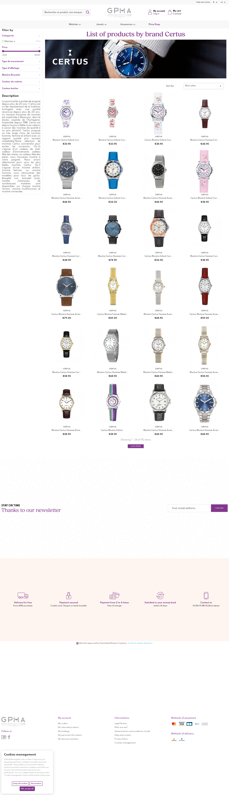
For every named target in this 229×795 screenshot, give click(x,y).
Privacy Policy (121, 739)
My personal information (70, 735)
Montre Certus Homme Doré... (67, 430)
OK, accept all (27, 789)
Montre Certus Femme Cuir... (204, 140)
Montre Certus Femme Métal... (158, 372)
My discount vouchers (68, 739)
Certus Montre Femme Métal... (112, 314)
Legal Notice (120, 723)
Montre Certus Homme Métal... (112, 372)
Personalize (36, 783)
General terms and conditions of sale (132, 731)
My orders (63, 723)
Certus (66, 136)
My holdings (63, 731)
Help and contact (203, 2)
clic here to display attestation (139, 643)
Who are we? (121, 727)
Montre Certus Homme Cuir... (112, 256)
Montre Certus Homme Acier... (66, 198)
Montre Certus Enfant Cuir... (67, 140)
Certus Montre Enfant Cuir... (159, 140)
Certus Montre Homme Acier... (66, 314)
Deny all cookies (20, 783)
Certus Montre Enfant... (113, 430)
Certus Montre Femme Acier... (205, 314)
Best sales (203, 86)
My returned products (68, 727)
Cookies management (125, 743)
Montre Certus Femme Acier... (159, 314)
